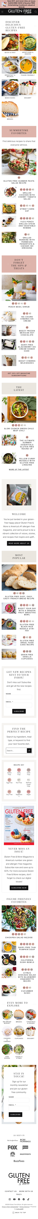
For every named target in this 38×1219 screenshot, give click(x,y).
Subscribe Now (18, 888)
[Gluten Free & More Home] (19, 11)
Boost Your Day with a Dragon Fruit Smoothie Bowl (27, 611)
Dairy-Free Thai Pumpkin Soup (27, 948)
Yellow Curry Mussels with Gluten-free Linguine (27, 462)
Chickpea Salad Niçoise (19, 937)
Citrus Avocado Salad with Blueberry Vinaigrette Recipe (27, 977)
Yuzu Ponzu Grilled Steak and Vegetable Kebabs (27, 225)
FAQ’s (19, 1194)
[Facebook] (19, 1199)
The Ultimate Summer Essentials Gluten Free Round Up (27, 444)
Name (8, 694)
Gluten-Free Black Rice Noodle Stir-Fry (27, 627)
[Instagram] (9, 1199)
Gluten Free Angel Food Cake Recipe (27, 643)
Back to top (20, 1212)
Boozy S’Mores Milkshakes (27, 362)
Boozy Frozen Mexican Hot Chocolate (27, 333)
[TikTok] (28, 1199)
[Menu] (2, 11)
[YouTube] (14, 1199)
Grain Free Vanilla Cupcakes (27, 657)
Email (9, 702)
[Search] (35, 11)
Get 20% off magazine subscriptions (19, 374)
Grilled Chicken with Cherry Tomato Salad (27, 196)
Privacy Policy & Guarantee (10, 1206)
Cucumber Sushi (27, 992)
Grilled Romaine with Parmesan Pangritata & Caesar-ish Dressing (27, 243)
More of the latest (19, 469)
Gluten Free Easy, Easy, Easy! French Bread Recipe (19, 597)
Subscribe (19, 711)
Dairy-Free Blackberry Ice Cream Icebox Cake (27, 348)
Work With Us (26, 1191)
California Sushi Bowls (27, 961)
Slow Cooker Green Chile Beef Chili (19, 430)
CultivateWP (19, 1209)
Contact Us (11, 1191)
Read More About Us (19, 543)
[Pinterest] (23, 1199)
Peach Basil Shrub (19, 307)
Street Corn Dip (27, 210)
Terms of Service (24, 1206)
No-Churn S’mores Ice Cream (27, 319)
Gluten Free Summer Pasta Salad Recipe (19, 182)
